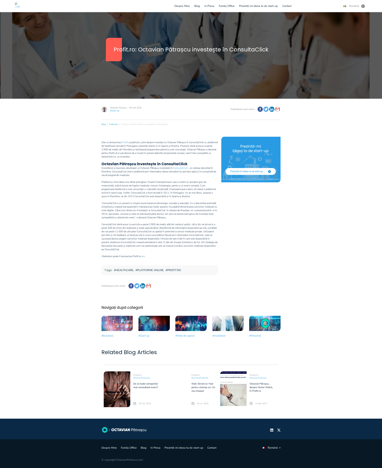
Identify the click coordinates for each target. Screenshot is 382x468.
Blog (103, 124)
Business (137, 377)
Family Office (129, 448)
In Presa (155, 448)
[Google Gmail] (277, 109)
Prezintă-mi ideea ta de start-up (247, 171)
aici (143, 256)
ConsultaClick (180, 168)
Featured (113, 124)
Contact (211, 448)
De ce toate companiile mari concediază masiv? (145, 385)
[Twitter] (266, 109)
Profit (125, 142)
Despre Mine (109, 448)
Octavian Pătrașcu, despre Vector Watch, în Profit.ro (261, 387)
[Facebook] (260, 109)
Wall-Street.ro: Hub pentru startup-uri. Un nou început (203, 387)
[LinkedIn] (271, 109)
